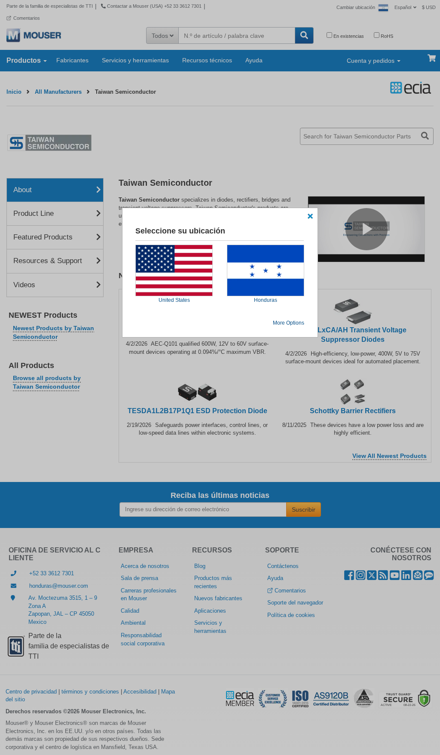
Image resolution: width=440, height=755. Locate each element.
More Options (288, 323)
